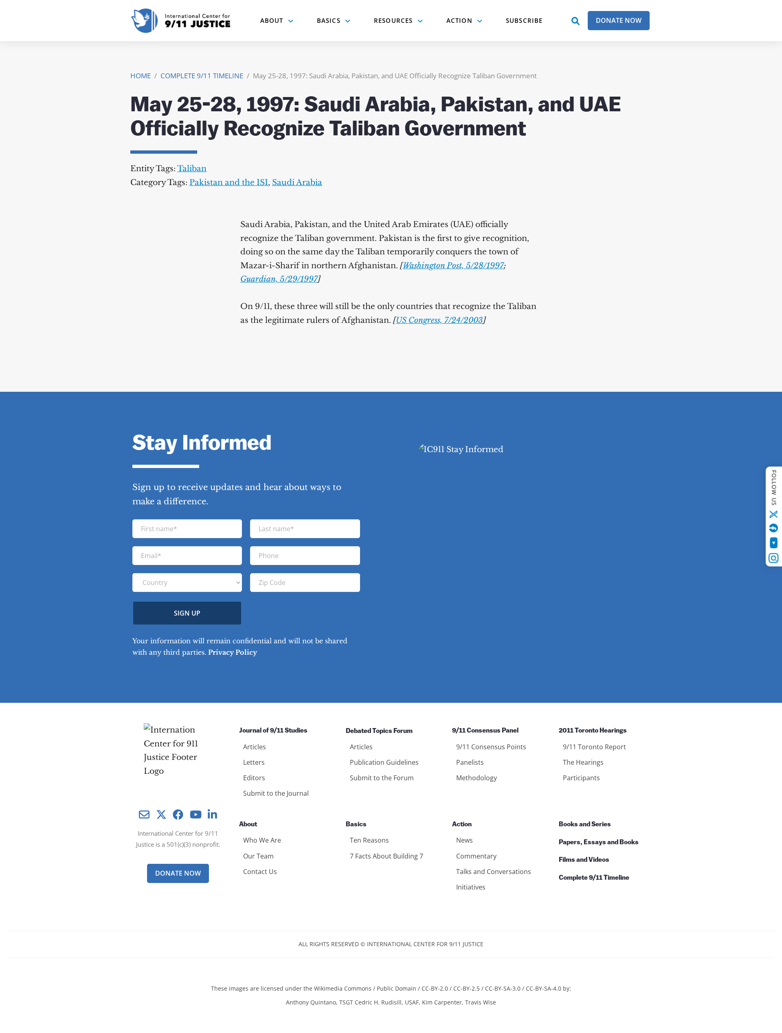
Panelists (470, 762)
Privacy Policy (232, 652)
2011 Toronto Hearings (593, 731)
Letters (254, 762)
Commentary (476, 856)
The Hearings (583, 762)
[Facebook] (773, 527)
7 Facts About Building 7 (386, 856)
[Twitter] (773, 514)
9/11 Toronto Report (594, 746)
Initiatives (470, 887)
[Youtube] (774, 543)
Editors (254, 777)
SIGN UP (187, 613)
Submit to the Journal (276, 793)
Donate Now (618, 20)
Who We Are (262, 840)
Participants (581, 777)
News (464, 840)
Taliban (191, 168)
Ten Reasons (369, 840)
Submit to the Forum (382, 777)
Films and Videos (584, 860)
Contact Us (260, 871)
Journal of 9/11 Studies (273, 731)
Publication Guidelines (384, 762)
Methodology (476, 777)
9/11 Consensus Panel (485, 731)
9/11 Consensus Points (491, 746)
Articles (254, 746)
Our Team (258, 856)
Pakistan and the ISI (228, 182)
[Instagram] (774, 558)
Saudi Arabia (297, 182)
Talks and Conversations (493, 871)
